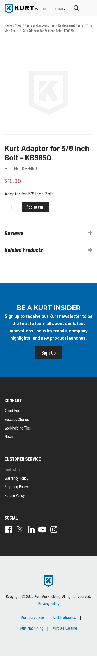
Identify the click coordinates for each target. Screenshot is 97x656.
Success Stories (17, 419)
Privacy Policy (48, 603)
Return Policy (15, 495)
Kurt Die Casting (64, 628)
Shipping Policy (16, 486)
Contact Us (13, 469)
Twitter (20, 529)
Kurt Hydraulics (64, 617)
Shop (18, 25)
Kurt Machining (31, 628)
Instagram (54, 529)
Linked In (31, 529)
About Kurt (13, 410)
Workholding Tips (18, 427)
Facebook (9, 529)
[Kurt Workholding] (35, 9)
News (9, 436)
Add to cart (36, 206)
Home (8, 25)
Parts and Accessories (40, 25)
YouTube (42, 529)
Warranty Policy (16, 478)
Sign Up (48, 352)
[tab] (48, 233)
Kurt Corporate (32, 617)
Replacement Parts (70, 25)
